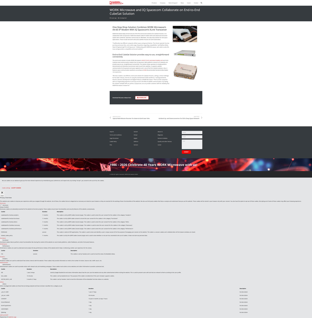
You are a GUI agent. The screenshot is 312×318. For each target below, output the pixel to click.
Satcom (136, 131)
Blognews (160, 135)
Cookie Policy (113, 141)
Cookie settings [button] (6, 188)
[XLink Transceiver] (186, 71)
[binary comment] (186, 52)
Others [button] (2, 282)
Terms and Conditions (116, 135)
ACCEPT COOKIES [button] (16, 188)
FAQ (111, 145)
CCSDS (145, 70)
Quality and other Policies (165, 141)
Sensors (136, 145)
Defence (136, 141)
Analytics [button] (2, 256)
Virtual (135, 135)
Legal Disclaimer (114, 138)
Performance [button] (3, 244)
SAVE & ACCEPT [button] (4, 315)
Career (159, 145)
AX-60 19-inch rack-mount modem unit (152, 60)
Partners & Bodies (162, 138)
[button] (157, 3)
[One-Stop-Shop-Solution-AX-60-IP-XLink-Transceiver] (186, 34)
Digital (135, 138)
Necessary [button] (3, 203)
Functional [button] (3, 238)
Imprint (112, 131)
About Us (160, 131)
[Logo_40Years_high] (116, 2)
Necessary (5, 205)
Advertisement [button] (4, 262)
